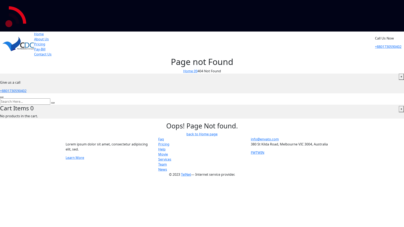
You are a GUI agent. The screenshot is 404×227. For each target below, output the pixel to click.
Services (164, 159)
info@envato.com (265, 139)
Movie (163, 154)
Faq (161, 139)
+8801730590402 (388, 46)
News (162, 169)
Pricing (39, 44)
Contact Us (43, 54)
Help (162, 149)
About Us (41, 39)
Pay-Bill (39, 49)
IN (262, 152)
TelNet (186, 174)
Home (39, 34)
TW (258, 152)
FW (253, 152)
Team (162, 164)
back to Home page (202, 134)
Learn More (75, 157)
